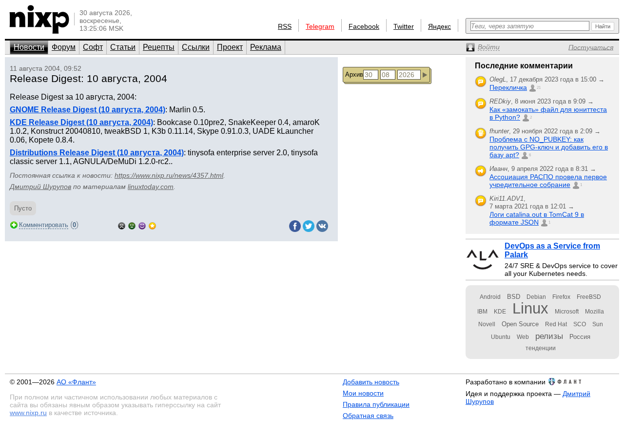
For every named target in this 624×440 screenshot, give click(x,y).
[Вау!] (152, 225)
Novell (486, 324)
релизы (549, 336)
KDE (500, 311)
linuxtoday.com (151, 186)
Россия (579, 336)
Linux (530, 308)
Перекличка (508, 87)
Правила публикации (376, 404)
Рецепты (159, 47)
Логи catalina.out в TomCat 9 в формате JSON (536, 218)
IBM (482, 311)
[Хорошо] (142, 225)
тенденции (541, 348)
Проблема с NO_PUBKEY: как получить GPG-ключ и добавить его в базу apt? (548, 147)
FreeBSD (589, 297)
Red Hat (556, 324)
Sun (597, 324)
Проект (230, 47)
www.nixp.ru (28, 413)
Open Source (520, 324)
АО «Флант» (76, 382)
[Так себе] (132, 225)
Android (490, 297)
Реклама (265, 47)
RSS (285, 26)
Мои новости (363, 393)
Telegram (320, 26)
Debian (536, 297)
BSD (513, 296)
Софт (93, 47)
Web (523, 337)
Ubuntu (500, 337)
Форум (64, 47)
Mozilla (594, 311)
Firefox (561, 297)
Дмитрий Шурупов (40, 186)
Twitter (403, 26)
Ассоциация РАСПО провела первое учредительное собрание (548, 181)
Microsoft (567, 311)
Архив (354, 74)
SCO (579, 324)
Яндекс (439, 26)
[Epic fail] (121, 225)
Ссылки (196, 47)
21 (539, 87)
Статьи (123, 47)
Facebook (364, 26)
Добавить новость (371, 382)
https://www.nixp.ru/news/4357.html (169, 175)
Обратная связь (368, 415)
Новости (29, 47)
